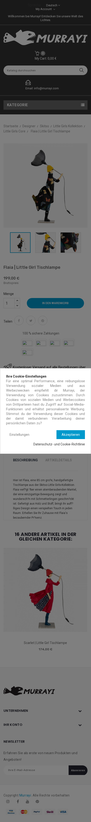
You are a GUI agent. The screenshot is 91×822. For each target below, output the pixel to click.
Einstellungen (19, 434)
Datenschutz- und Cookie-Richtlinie (59, 444)
